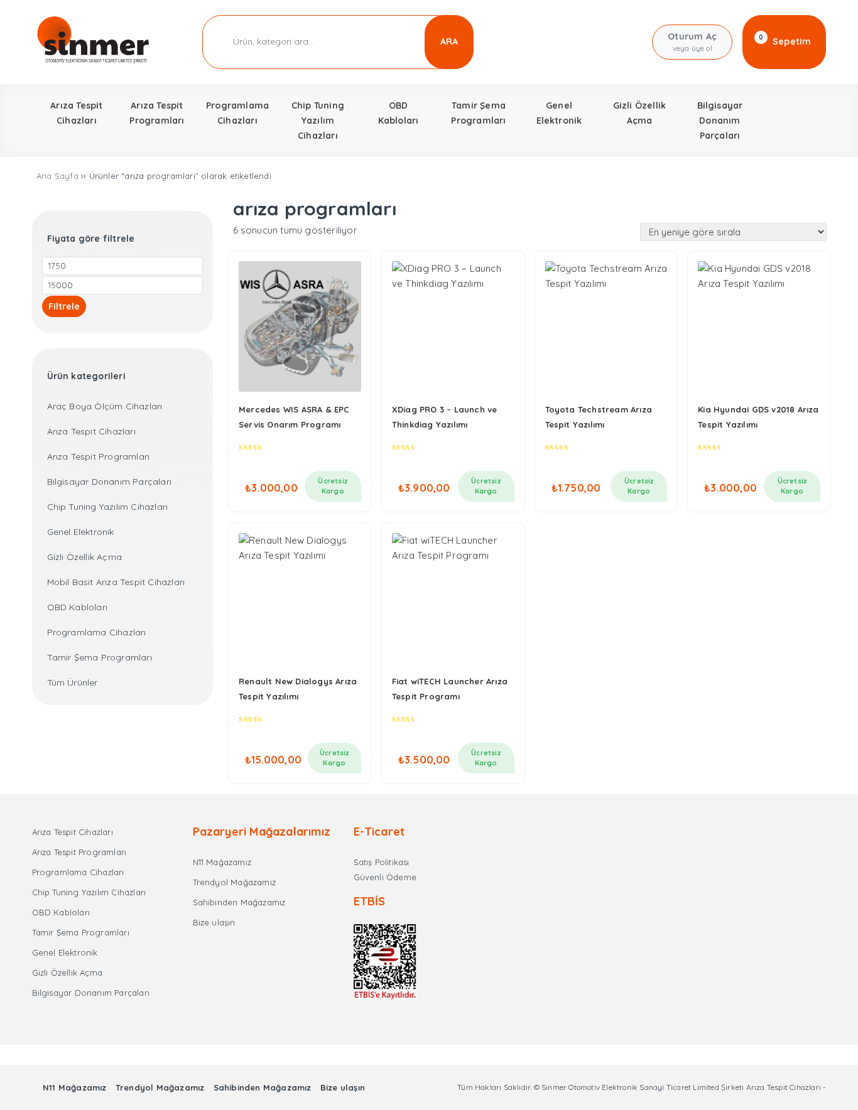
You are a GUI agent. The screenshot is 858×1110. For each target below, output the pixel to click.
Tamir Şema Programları (99, 657)
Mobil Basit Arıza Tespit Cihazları (116, 582)
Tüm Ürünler (72, 682)
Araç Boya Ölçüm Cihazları (105, 406)
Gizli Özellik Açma (84, 557)
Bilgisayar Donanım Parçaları (109, 481)
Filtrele (64, 306)
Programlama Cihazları (96, 632)
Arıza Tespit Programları (98, 456)
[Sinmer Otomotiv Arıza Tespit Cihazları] (93, 61)
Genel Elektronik (80, 531)
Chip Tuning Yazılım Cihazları (107, 506)
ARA (449, 41)
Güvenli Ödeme (385, 877)
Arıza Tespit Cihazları (91, 431)
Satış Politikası (382, 862)
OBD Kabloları (77, 607)
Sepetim (785, 41)
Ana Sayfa (57, 176)
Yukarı (818, 1082)
